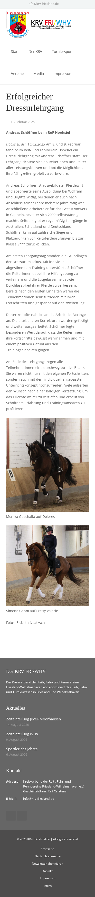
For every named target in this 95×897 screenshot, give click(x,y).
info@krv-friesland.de (43, 3)
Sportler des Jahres (22, 748)
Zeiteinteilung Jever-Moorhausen (33, 718)
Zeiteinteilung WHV (22, 733)
